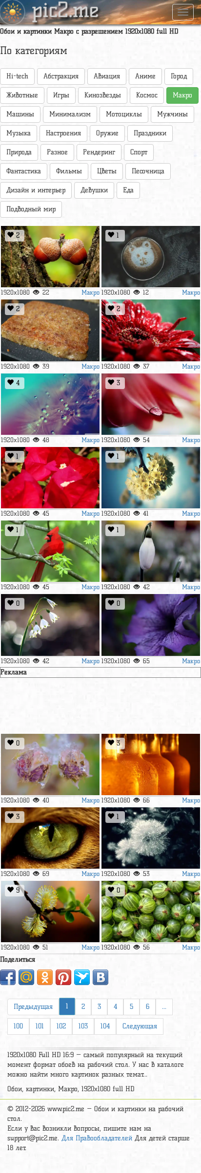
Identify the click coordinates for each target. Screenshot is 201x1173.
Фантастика (23, 171)
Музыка (18, 133)
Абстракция (61, 76)
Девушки (94, 190)
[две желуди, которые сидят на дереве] (50, 257)
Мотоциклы (124, 114)
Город (179, 76)
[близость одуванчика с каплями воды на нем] (50, 404)
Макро (90, 292)
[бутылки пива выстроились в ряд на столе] (150, 765)
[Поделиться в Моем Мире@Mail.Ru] (26, 977)
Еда (128, 190)
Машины (20, 114)
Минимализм (70, 114)
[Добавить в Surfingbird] (82, 977)
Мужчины (172, 114)
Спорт (138, 152)
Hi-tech (17, 76)
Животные (22, 95)
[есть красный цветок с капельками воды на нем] (150, 330)
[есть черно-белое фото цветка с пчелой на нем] (150, 838)
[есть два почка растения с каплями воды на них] (50, 765)
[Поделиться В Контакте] (100, 977)
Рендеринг (99, 152)
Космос (147, 95)
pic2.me (65, 11)
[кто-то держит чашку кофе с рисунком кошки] (150, 257)
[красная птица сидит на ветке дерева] (50, 551)
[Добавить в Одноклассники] (45, 977)
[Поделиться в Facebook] (8, 977)
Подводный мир (31, 209)
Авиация (107, 76)
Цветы (107, 171)
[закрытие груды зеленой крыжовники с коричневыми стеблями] (150, 912)
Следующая (139, 1026)
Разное (57, 152)
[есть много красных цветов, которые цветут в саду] (50, 478)
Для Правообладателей (96, 1138)
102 (61, 1026)
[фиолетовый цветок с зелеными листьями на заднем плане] (150, 625)
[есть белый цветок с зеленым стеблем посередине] (150, 551)
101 (40, 1026)
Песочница (148, 171)
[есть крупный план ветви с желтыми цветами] (50, 912)
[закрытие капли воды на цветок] (150, 404)
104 (105, 1026)
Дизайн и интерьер (35, 190)
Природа (19, 152)
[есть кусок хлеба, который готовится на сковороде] (50, 330)
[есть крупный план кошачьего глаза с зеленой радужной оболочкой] (50, 838)
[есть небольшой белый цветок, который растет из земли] (50, 625)
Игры (61, 95)
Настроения (63, 133)
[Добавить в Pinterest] (63, 977)
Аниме (145, 76)
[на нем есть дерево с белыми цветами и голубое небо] (150, 478)
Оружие (107, 133)
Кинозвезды (102, 95)
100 (18, 1026)
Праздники (150, 133)
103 (83, 1026)
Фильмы (69, 171)
